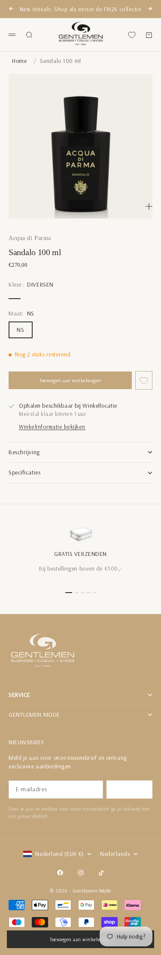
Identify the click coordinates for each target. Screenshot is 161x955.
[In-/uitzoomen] (149, 206)
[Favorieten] (131, 34)
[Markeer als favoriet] (143, 380)
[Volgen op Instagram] (80, 872)
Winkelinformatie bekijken (52, 426)
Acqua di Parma (30, 238)
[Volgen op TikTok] (101, 872)
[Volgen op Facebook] (60, 872)
